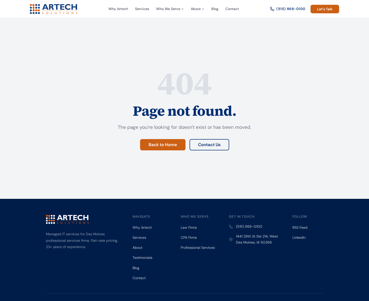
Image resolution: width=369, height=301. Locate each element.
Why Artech (118, 9)
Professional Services (198, 247)
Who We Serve (168, 9)
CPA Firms (189, 237)
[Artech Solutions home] (53, 9)
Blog (214, 9)
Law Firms (189, 227)
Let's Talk (325, 9)
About (196, 9)
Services (142, 9)
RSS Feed (300, 227)
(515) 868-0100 (290, 9)
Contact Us (209, 144)
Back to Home (163, 144)
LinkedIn (298, 237)
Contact (232, 9)
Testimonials (142, 257)
